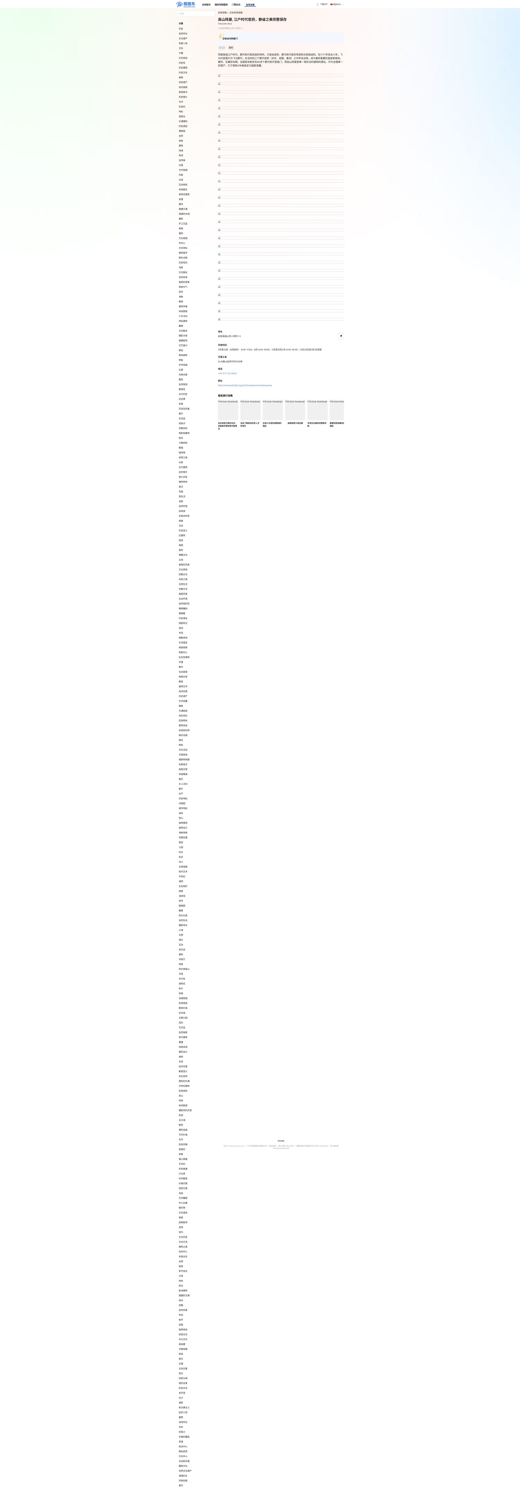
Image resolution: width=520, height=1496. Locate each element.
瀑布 (181, 233)
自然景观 (183, 384)
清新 (181, 1402)
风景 (181, 175)
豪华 (181, 1485)
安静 (181, 1305)
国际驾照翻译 (221, 4)
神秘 (181, 360)
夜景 (181, 140)
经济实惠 (183, 1066)
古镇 (181, 1363)
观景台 (182, 116)
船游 (181, 1266)
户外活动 (183, 316)
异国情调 (183, 774)
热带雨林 (183, 1003)
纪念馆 (182, 1012)
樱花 (181, 379)
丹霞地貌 (183, 1349)
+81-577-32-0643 (227, 373)
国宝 (181, 842)
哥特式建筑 (184, 194)
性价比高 (183, 915)
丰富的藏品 (184, 1436)
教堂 (181, 681)
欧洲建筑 (183, 1290)
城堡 (181, 891)
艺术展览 (183, 642)
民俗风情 (183, 1144)
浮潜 (181, 662)
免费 (181, 403)
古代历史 (183, 394)
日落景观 (183, 754)
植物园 (182, 905)
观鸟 (181, 1232)
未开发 (182, 1393)
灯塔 (181, 1276)
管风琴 (182, 1207)
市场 (181, 632)
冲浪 (181, 974)
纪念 (181, 852)
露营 (181, 1417)
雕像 (181, 910)
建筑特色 (183, 481)
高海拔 (182, 1344)
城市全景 (183, 1383)
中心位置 (183, 1203)
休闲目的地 (184, 730)
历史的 (182, 106)
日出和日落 (184, 1461)
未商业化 (183, 1256)
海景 (181, 267)
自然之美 (183, 457)
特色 (181, 1280)
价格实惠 (183, 1183)
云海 (181, 559)
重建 (181, 1042)
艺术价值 (183, 1134)
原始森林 (183, 355)
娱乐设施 (183, 735)
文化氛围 (183, 238)
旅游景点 (183, 92)
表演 (181, 1441)
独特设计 (183, 827)
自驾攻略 (250, 4)
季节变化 (183, 1271)
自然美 (182, 160)
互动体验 (183, 184)
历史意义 (183, 530)
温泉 (181, 501)
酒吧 (181, 881)
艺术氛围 (183, 170)
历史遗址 (183, 618)
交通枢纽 (183, 710)
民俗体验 (183, 1090)
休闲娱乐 (183, 189)
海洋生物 (183, 691)
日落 (181, 165)
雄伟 (181, 204)
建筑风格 (183, 306)
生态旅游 (183, 671)
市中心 (182, 243)
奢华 (181, 667)
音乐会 (182, 949)
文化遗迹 (183, 1212)
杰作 (181, 1139)
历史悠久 (183, 97)
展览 (181, 740)
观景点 (182, 423)
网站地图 (281, 1141)
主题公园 (183, 1017)
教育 (181, 301)
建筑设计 (183, 1051)
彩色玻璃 (183, 1168)
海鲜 (181, 296)
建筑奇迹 (183, 725)
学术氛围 (183, 365)
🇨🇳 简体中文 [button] (335, 4)
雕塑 (181, 326)
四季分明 (183, 1378)
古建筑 (182, 535)
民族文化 (183, 1334)
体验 (181, 1354)
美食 (181, 77)
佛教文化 (183, 555)
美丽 (181, 545)
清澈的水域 (184, 213)
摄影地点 (183, 925)
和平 (181, 1319)
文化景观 (183, 569)
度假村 (182, 1149)
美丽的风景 (184, 564)
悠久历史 (183, 477)
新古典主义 (184, 1407)
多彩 (181, 1427)
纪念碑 (182, 399)
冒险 (181, 550)
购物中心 (183, 652)
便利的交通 (184, 1081)
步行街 (182, 978)
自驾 (181, 1227)
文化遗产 (183, 38)
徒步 (181, 291)
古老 (181, 1061)
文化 (181, 48)
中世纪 (182, 876)
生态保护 (183, 886)
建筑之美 (183, 1246)
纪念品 (182, 418)
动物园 (182, 803)
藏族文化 (183, 1466)
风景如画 (183, 1480)
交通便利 (183, 121)
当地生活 (183, 584)
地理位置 (183, 837)
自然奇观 (183, 277)
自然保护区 (184, 603)
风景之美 (183, 579)
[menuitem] (322, 3)
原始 (181, 350)
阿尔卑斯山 (184, 969)
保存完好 (183, 715)
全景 (181, 462)
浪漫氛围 (183, 998)
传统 (181, 1100)
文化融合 (183, 330)
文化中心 (183, 1456)
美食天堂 (183, 769)
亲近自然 (183, 1076)
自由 (181, 1193)
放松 (181, 745)
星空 (181, 1358)
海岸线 (182, 896)
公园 (181, 847)
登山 (181, 1095)
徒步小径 (183, 1412)
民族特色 (183, 720)
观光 (181, 1022)
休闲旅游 (183, 1105)
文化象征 (183, 272)
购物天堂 (183, 676)
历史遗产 (183, 696)
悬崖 (181, 520)
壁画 (181, 447)
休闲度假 (183, 311)
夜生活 (182, 496)
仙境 (181, 1261)
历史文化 (183, 72)
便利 (181, 954)
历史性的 (183, 262)
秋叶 (181, 988)
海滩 (181, 150)
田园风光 (183, 623)
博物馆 (182, 131)
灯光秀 (182, 1173)
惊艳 (181, 993)
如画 (181, 1324)
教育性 (182, 389)
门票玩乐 (236, 4)
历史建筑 (183, 67)
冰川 (181, 861)
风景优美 (183, 374)
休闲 (181, 155)
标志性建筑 (184, 657)
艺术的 (182, 1164)
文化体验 (183, 58)
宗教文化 (183, 574)
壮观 (181, 179)
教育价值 (183, 1008)
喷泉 (181, 964)
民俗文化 (183, 1388)
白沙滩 (182, 1120)
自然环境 (183, 506)
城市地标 (183, 808)
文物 (181, 935)
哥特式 (182, 983)
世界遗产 (183, 82)
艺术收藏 (183, 701)
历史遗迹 (183, 126)
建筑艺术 (183, 686)
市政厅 (182, 959)
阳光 (181, 1285)
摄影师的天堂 (185, 1110)
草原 (181, 1154)
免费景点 (183, 764)
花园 (181, 491)
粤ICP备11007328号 (286, 1146)
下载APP (324, 4)
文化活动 (183, 749)
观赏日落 (183, 1188)
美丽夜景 (183, 647)
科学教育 (183, 1178)
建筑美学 (183, 252)
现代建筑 (183, 1037)
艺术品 (182, 1027)
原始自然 (183, 1451)
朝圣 (181, 1125)
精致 (181, 706)
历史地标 (183, 798)
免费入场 (183, 43)
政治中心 (183, 1446)
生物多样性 (184, 516)
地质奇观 (183, 1047)
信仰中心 (183, 1251)
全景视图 (183, 866)
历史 (181, 28)
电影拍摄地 (184, 433)
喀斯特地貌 (184, 759)
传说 (181, 1315)
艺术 (181, 101)
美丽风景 (183, 593)
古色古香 (183, 1368)
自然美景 (183, 1032)
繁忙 (181, 788)
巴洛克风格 (184, 408)
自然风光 (183, 33)
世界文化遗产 (185, 1470)
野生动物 (183, 257)
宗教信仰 (183, 428)
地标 (181, 111)
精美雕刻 (183, 608)
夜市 (181, 900)
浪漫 (181, 199)
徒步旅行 (183, 472)
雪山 (181, 818)
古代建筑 (183, 467)
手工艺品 (183, 223)
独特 (181, 1056)
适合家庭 (183, 87)
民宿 (181, 1115)
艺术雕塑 (183, 1198)
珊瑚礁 (182, 613)
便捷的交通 (184, 1295)
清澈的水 (183, 1475)
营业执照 (272, 1146)
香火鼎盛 (183, 1159)
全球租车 (206, 4)
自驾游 (182, 511)
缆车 (181, 438)
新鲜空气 (183, 287)
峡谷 (181, 1300)
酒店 (181, 813)
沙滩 (181, 930)
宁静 (181, 53)
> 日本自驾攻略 (235, 12)
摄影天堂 (183, 335)
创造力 (182, 1431)
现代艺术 (183, 871)
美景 (181, 1217)
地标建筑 (183, 321)
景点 (181, 486)
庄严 (181, 793)
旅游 (181, 540)
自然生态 (183, 920)
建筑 (181, 145)
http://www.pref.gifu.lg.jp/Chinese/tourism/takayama (245, 385)
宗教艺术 (183, 589)
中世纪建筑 (184, 1086)
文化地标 (183, 248)
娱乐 (181, 779)
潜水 (181, 939)
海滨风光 (183, 1422)
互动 (181, 944)
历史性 (182, 62)
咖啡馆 (182, 452)
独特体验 (183, 1329)
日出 (181, 525)
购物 (181, 228)
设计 (181, 1397)
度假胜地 (183, 1222)
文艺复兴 (183, 345)
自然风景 (183, 1310)
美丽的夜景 (184, 282)
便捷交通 (183, 209)
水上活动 (183, 784)
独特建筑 (183, 822)
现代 (181, 1373)
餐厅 (181, 413)
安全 (181, 857)
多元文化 (183, 1339)
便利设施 (183, 1129)
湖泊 (181, 628)
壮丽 (181, 369)
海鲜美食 (183, 832)
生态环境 (183, 598)
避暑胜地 (183, 340)
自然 (181, 136)
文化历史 (183, 1237)
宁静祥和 (183, 442)
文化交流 (183, 1241)
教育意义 (183, 1071)
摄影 (181, 218)
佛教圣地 (183, 637)
